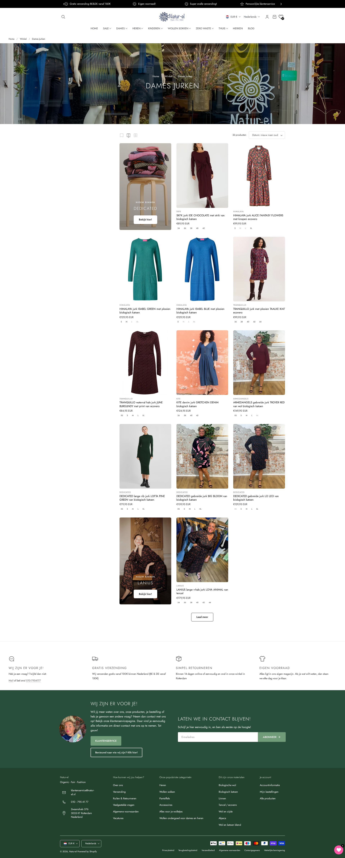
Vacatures (118, 818)
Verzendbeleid (208, 850)
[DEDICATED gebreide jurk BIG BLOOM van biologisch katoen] (202, 456)
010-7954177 (33, 680)
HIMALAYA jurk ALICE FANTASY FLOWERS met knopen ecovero (258, 217)
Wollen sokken (167, 791)
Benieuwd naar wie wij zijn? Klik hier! (116, 752)
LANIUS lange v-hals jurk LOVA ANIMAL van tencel (202, 591)
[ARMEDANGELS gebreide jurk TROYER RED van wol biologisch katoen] (259, 362)
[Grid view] (121, 135)
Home (11, 39)
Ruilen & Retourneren (124, 798)
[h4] (145, 186)
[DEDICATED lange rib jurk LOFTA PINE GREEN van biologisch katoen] (145, 456)
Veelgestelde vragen (123, 805)
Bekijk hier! (145, 219)
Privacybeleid (168, 850)
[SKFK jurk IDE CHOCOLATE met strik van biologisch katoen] (202, 175)
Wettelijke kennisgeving (274, 850)
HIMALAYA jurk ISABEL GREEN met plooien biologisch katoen (144, 310)
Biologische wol (227, 785)
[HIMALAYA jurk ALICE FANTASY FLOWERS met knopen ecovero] (259, 175)
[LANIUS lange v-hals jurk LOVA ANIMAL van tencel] (202, 549)
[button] (63, 17)
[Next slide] (281, 4)
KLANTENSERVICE (106, 741)
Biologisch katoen (228, 791)
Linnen (222, 798)
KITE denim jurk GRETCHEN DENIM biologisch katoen (197, 404)
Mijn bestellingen (269, 791)
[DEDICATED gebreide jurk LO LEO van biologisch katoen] (259, 456)
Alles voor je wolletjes (171, 811)
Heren (162, 785)
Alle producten (268, 798)
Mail (11, 680)
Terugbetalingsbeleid (187, 850)
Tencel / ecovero (228, 805)
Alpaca (222, 818)
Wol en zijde (226, 811)
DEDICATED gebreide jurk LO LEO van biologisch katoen (256, 498)
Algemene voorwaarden (126, 811)
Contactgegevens (252, 850)
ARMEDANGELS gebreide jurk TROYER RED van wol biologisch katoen (259, 404)
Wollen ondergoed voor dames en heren (181, 818)
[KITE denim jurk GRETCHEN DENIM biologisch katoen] (202, 362)
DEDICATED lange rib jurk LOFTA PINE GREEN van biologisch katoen (142, 498)
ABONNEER (269, 737)
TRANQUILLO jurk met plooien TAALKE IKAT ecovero (259, 310)
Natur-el (73, 851)
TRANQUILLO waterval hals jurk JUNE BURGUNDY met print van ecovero (141, 404)
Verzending (119, 791)
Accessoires (165, 805)
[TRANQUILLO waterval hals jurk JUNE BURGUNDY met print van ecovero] (145, 362)
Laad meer (202, 617)
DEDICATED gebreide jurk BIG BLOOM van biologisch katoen (201, 498)
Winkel (23, 39)
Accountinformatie (270, 785)
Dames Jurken (38, 39)
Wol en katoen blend (230, 824)
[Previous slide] (64, 4)
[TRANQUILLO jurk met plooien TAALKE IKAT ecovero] (259, 269)
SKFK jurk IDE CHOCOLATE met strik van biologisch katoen (200, 217)
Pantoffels (164, 798)
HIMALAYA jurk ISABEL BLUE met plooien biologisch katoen (200, 310)
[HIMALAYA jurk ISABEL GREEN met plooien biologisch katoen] (145, 269)
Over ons (118, 785)
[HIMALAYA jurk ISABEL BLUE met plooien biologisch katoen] (202, 269)
